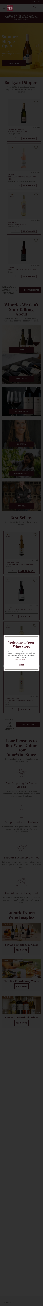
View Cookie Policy (21, 659)
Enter (21, 665)
